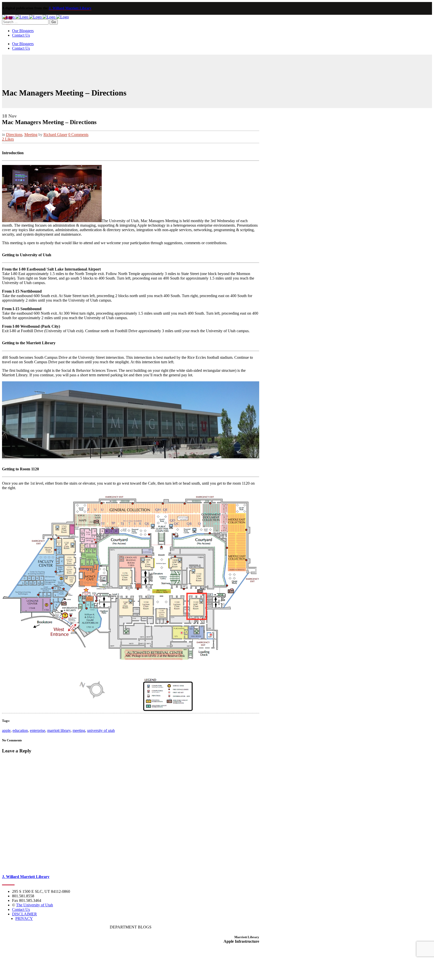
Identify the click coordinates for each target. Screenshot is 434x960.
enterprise (37, 730)
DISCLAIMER (24, 914)
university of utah (101, 730)
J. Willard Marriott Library (70, 8)
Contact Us (21, 909)
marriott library (59, 730)
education (20, 730)
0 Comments (78, 134)
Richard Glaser (55, 134)
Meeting (30, 134)
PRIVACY (24, 918)
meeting (79, 730)
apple (6, 730)
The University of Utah (34, 905)
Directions (14, 134)
